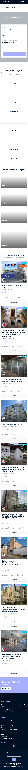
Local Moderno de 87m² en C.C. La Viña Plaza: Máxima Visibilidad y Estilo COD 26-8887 (12, 656)
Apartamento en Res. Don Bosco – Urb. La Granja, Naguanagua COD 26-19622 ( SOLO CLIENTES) (13, 516)
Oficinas (3, 727)
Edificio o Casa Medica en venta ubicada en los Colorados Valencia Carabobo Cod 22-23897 (13, 563)
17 (24, 419)
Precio (13, 47)
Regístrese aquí (6, 688)
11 (24, 374)
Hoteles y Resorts (5, 732)
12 (24, 325)
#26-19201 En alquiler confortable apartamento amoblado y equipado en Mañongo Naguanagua (13, 610)
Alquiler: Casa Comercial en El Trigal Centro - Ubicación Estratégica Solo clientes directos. (13, 469)
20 (24, 556)
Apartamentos (4, 720)
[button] (25, 48)
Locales (2, 725)
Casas (2, 723)
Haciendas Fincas (13, 729)
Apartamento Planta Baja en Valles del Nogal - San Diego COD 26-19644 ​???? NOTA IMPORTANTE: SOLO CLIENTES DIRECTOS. (13, 333)
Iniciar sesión (13, 3)
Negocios (11, 727)
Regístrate (21, 1)
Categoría (4, 27)
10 (24, 603)
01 (24, 280)
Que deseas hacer (6, 33)
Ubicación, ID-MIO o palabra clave (9, 40)
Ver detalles (14, 302)
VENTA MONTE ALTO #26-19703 (12, 424)
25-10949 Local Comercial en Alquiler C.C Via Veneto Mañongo (12, 380)
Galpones (3, 729)
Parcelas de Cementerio (6, 738)
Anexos (2, 734)
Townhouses (12, 720)
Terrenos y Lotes (12, 723)
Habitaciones (4, 736)
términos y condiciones (14, 767)
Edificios (11, 725)
